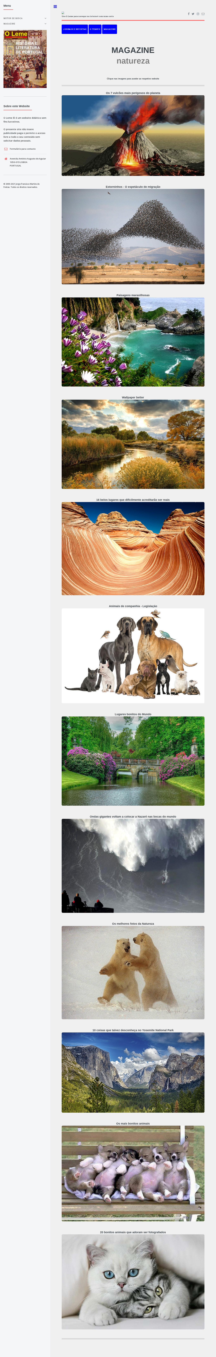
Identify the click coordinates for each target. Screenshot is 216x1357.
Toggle (55, 6)
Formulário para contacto (23, 148)
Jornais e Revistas (74, 29)
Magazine (110, 29)
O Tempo (95, 29)
